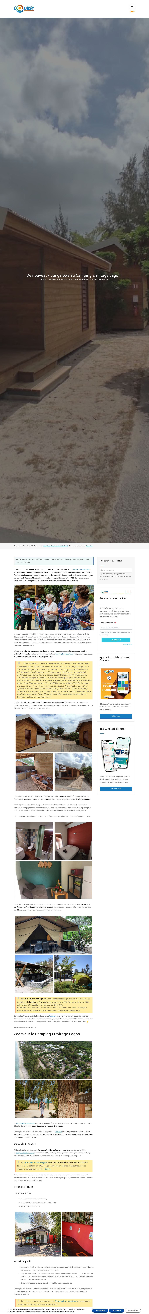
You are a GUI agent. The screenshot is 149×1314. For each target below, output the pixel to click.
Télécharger (116, 716)
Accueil (43, 279)
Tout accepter (100, 1311)
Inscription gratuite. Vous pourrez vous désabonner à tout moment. (115, 633)
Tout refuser (116, 1311)
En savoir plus (116, 789)
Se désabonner (127, 644)
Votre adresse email (107, 623)
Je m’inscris (116, 640)
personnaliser (69, 1312)
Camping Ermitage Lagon (81, 570)
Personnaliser (133, 1311)
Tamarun (52, 1016)
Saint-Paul (89, 546)
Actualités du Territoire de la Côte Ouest (60, 279)
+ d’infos (47, 1169)
